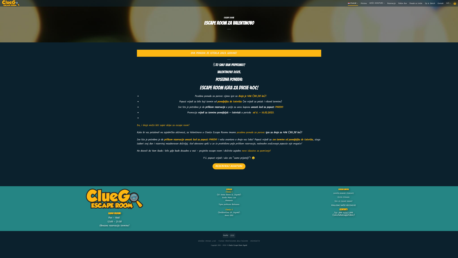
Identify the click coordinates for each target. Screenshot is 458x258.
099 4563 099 (346, 213)
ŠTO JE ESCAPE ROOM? (343, 201)
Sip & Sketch (430, 3)
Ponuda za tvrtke (415, 3)
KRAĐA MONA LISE (207, 241)
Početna (364, 3)
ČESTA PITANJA (343, 197)
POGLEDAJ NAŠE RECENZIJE (343, 205)
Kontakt (441, 3)
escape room (229, 18)
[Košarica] (454, 3)
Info (447, 3)
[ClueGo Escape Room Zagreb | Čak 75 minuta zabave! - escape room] (12, 3)
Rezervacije (391, 3)
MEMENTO (255, 241)
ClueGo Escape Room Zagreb (237, 245)
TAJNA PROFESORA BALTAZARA (233, 241)
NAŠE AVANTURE (376, 3)
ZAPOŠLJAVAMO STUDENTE (343, 193)
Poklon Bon (402, 3)
